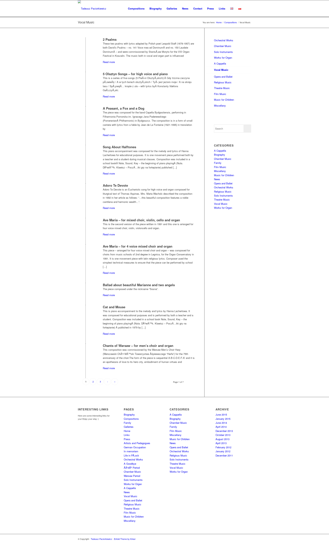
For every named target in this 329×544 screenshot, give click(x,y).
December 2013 (224, 431)
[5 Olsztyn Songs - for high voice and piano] (85, 80)
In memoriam (131, 451)
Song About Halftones (119, 147)
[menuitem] (136, 8)
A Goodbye (130, 463)
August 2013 (222, 439)
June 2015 (221, 414)
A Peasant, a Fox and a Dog (123, 108)
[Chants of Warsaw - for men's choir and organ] (85, 352)
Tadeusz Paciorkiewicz (101, 538)
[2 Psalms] (85, 46)
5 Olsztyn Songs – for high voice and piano (135, 74)
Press (127, 439)
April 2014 (221, 427)
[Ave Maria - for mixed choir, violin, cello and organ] (85, 227)
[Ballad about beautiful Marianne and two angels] (85, 291)
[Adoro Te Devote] (85, 192)
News (217, 179)
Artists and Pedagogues (137, 443)
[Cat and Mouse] (85, 314)
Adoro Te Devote (115, 185)
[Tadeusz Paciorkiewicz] (92, 8)
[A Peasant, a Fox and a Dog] (85, 115)
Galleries (128, 427)
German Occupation (135, 447)
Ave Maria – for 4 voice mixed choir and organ (137, 246)
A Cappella (220, 63)
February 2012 (223, 447)
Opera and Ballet (223, 76)
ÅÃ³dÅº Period (132, 467)
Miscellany (220, 105)
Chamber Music (222, 46)
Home (127, 431)
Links (127, 435)
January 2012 (223, 451)
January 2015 (223, 419)
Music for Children (224, 99)
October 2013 (223, 435)
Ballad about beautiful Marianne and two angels (139, 285)
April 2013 (221, 443)
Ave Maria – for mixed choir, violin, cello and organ (141, 220)
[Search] (247, 8)
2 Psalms (110, 39)
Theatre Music (222, 88)
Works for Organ (223, 57)
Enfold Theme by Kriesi (124, 538)
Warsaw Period (132, 476)
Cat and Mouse (114, 307)
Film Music (220, 94)
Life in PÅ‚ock (131, 455)
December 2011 (224, 455)
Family (217, 163)
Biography (219, 154)
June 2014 (221, 423)
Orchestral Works (223, 40)
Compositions (131, 419)
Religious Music (223, 82)
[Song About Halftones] (85, 154)
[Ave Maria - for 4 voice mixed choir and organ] (85, 253)
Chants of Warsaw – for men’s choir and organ (138, 345)
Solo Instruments (223, 52)
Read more (109, 62)
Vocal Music (86, 22)
